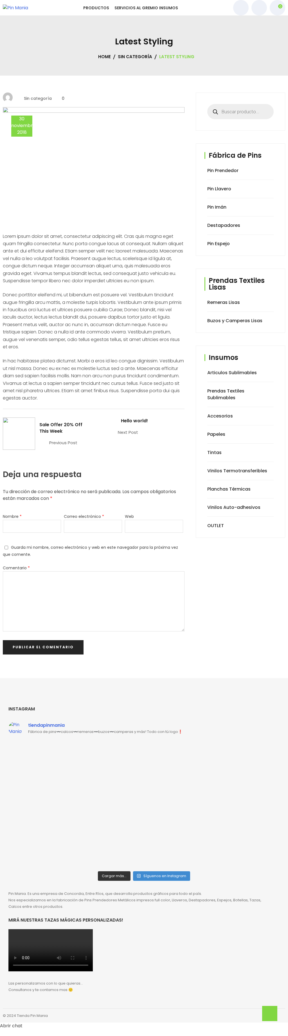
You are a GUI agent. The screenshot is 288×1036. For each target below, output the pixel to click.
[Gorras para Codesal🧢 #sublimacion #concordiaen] (110, 762)
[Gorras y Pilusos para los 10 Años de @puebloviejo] (41, 752)
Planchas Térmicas (229, 489)
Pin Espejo (218, 243)
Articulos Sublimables (232, 372)
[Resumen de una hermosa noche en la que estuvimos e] (41, 839)
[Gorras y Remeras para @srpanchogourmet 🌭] (110, 819)
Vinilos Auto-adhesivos (233, 507)
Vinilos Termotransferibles (237, 471)
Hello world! (134, 420)
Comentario (16, 568)
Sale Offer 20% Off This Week (60, 427)
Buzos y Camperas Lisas (234, 320)
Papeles (216, 434)
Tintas (214, 452)
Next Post (128, 432)
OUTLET (215, 525)
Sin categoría (38, 98)
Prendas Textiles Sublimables (225, 394)
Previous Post (63, 443)
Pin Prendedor (222, 170)
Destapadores (223, 225)
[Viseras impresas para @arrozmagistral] (178, 819)
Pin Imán (216, 207)
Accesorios (220, 416)
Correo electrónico (84, 516)
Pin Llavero (219, 189)
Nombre (12, 516)
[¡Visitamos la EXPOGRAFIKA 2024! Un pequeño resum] (178, 776)
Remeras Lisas (223, 302)
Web (129, 516)
